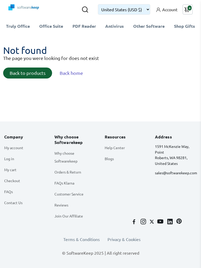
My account (13, 147)
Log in (9, 158)
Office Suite (51, 26)
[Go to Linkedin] (170, 222)
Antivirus (114, 26)
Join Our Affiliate (68, 216)
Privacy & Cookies (124, 239)
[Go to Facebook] (134, 222)
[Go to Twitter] (152, 222)
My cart (10, 169)
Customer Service (68, 194)
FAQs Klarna (64, 183)
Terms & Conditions (81, 239)
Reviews (61, 205)
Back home (71, 73)
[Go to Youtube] (161, 222)
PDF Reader (84, 26)
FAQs (8, 191)
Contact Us (13, 202)
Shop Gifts (184, 26)
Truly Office (18, 26)
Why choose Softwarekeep (65, 157)
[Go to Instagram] (144, 222)
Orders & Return (67, 172)
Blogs (109, 158)
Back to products (28, 73)
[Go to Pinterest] (179, 222)
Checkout (12, 180)
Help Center (115, 147)
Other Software (149, 26)
